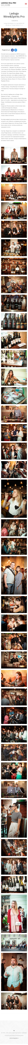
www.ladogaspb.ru (14, 1038)
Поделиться (6, 50)
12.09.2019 (14, 20)
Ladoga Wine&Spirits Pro (14, 15)
